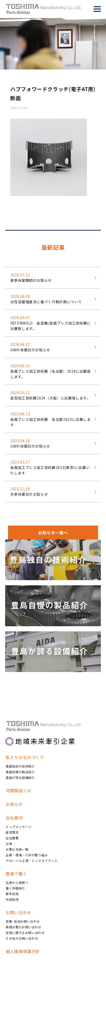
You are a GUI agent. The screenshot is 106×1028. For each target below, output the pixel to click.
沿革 (9, 843)
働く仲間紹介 (15, 888)
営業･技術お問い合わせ (23, 921)
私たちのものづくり (25, 757)
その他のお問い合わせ (22, 938)
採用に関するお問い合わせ (25, 932)
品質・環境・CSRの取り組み (27, 855)
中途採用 (12, 899)
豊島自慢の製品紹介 (20, 772)
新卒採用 (12, 894)
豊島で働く (16, 873)
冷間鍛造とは (18, 790)
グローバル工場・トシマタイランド (32, 860)
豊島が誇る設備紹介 (20, 777)
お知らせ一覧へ (53, 532)
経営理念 (12, 832)
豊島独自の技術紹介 (20, 766)
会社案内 (14, 818)
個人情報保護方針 (23, 951)
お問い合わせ (18, 912)
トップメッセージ (19, 826)
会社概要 (12, 838)
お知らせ (14, 804)
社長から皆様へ (17, 882)
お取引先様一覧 (17, 849)
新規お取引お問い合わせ (23, 927)
